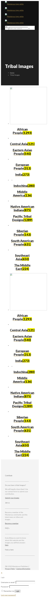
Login (17, 591)
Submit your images (12, 498)
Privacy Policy (10, 569)
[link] (29, 28)
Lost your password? (8, 595)
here (6, 545)
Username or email (8, 582)
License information (23, 569)
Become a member (11, 523)
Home (12, 73)
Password (5, 587)
